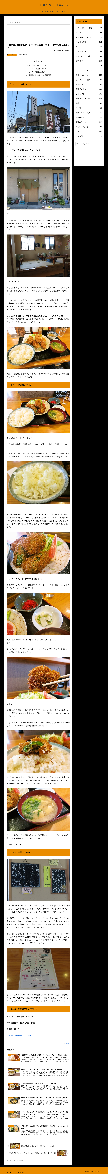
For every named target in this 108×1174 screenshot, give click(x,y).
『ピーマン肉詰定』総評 (36, 72)
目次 (35, 61)
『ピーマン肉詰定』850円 (36, 69)
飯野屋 (25, 54)
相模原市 (20, 54)
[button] (68, 22)
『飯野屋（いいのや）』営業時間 (39, 75)
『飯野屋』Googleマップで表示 (19, 1035)
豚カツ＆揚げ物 (11, 54)
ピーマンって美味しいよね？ (37, 65)
